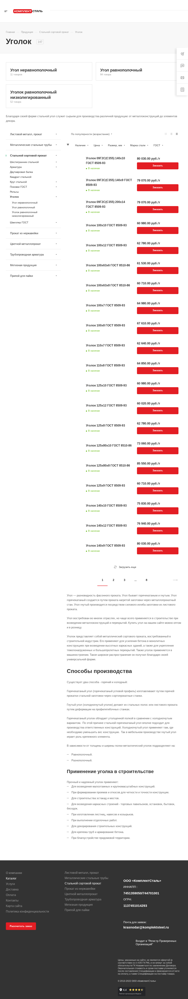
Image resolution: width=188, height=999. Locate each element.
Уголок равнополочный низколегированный (24, 214)
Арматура (16, 166)
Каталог (11, 878)
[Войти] (147, 16)
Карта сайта (14, 906)
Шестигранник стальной (24, 162)
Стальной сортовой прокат (28, 155)
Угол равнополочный (121, 70)
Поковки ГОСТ (18, 186)
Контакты (12, 900)
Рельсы (14, 191)
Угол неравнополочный (33, 70)
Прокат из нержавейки (24, 233)
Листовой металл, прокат (26, 134)
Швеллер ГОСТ (19, 222)
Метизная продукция (23, 265)
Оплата (11, 895)
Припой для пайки (21, 275)
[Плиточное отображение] (166, 134)
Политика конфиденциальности (27, 911)
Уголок (14, 196)
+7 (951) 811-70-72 (169, 5)
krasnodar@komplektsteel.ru (168, 8)
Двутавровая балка (21, 171)
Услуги (10, 883)
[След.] (173, 580)
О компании (14, 872)
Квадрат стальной (20, 176)
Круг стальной (18, 181)
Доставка (12, 889)
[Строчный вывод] (171, 134)
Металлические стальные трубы (31, 144)
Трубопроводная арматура (27, 254)
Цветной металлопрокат (25, 243)
